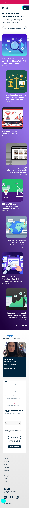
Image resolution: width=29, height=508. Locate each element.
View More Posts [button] (19, 325)
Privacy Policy (8, 431)
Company (7, 388)
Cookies (6, 481)
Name (6, 381)
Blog (5, 464)
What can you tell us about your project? (14, 411)
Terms (5, 478)
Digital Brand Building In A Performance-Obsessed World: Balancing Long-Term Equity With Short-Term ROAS (16, 99)
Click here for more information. (16, 2)
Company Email (9, 396)
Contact (6, 467)
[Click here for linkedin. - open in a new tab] (5, 496)
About (6, 458)
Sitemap (6, 484)
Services (6, 470)
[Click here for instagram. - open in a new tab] (17, 496)
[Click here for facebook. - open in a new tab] (11, 496)
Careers (6, 461)
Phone (6, 403)
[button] (25, 7)
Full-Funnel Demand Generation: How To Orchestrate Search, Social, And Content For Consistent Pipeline (12, 135)
